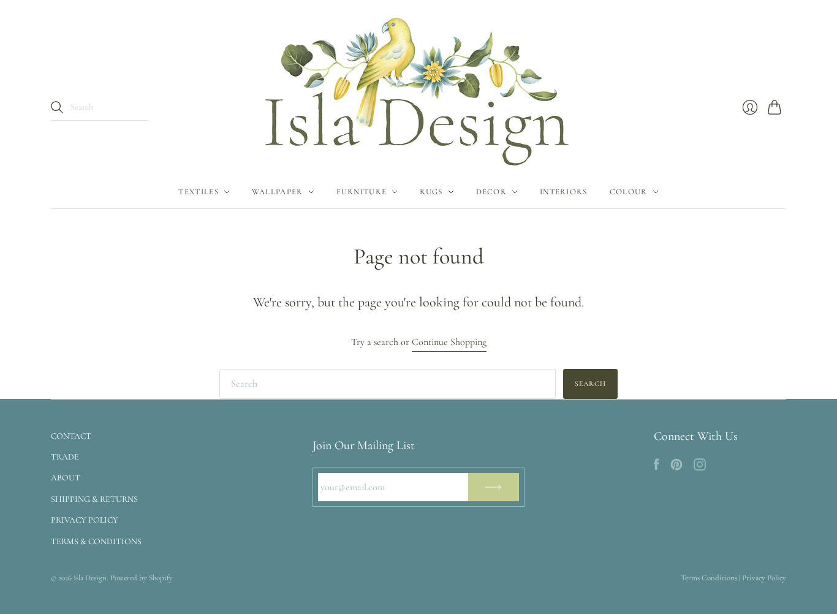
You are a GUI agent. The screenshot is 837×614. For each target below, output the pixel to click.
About (65, 477)
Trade (65, 457)
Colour (629, 192)
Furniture (361, 192)
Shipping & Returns (94, 499)
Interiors (564, 192)
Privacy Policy (84, 520)
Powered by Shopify (141, 578)
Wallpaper (277, 192)
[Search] (57, 107)
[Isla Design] (418, 87)
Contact (71, 436)
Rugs (431, 192)
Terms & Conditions (96, 541)
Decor (491, 192)
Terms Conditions (709, 578)
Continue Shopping (449, 342)
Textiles (198, 192)
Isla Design (90, 578)
